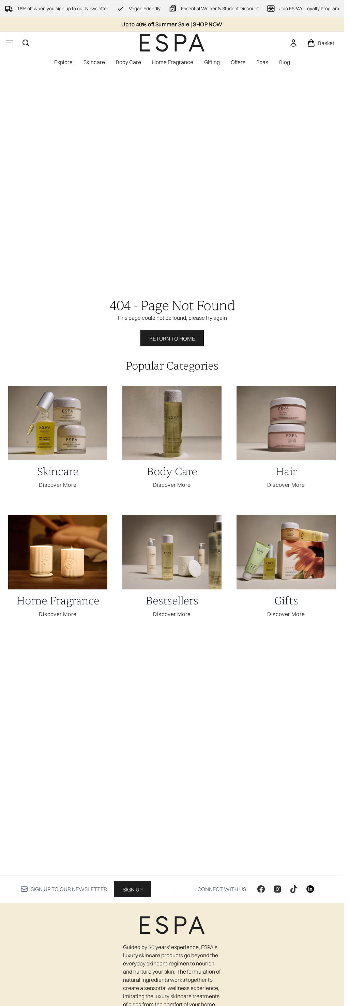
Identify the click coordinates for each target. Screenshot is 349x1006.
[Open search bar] (26, 43)
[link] (293, 43)
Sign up (132, 889)
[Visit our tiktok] (294, 889)
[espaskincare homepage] (172, 42)
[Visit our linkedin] (310, 889)
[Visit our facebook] (261, 889)
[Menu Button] (9, 43)
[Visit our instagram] (277, 889)
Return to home (172, 338)
